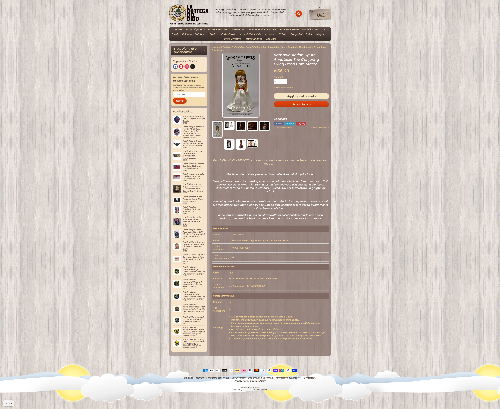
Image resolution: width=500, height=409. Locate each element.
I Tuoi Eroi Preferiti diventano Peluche (240, 47)
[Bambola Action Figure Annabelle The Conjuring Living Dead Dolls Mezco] (217, 129)
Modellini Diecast (314, 30)
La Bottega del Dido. (251, 388)
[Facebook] (175, 66)
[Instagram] (187, 66)
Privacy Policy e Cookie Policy (250, 380)
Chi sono (188, 377)
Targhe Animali (253, 38)
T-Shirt (283, 34)
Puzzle (175, 34)
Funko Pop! (238, 29)
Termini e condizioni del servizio (212, 377)
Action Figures (195, 30)
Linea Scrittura (232, 38)
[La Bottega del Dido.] (190, 14)
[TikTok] (192, 66)
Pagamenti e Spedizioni (260, 377)
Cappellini (296, 34)
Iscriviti (179, 100)
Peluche (187, 34)
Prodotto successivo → (320, 127)
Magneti (322, 34)
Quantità (278, 77)
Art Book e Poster (289, 29)
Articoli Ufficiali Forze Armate (258, 34)
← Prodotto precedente (283, 127)
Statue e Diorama (218, 29)
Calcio (309, 34)
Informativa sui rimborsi (288, 377)
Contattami (310, 377)
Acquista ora (301, 104)
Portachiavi (229, 34)
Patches (201, 34)
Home (178, 29)
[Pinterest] (181, 66)
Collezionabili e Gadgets (262, 29)
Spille (214, 34)
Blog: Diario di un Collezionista (190, 51)
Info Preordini (239, 377)
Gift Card (271, 38)
